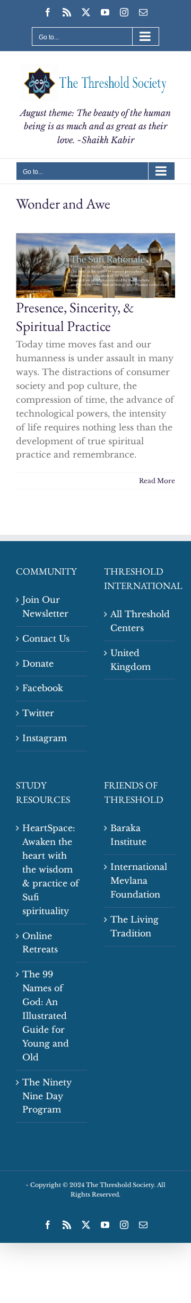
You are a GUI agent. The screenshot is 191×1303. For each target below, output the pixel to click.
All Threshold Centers (140, 621)
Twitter (38, 713)
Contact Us (46, 638)
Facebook (42, 688)
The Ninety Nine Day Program (47, 1096)
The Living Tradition (134, 926)
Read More (157, 481)
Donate (38, 663)
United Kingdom (130, 660)
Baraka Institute (128, 835)
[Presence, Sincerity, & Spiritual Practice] (95, 265)
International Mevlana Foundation (138, 880)
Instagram (44, 738)
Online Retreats (40, 943)
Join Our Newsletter (45, 606)
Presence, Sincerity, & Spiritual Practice (75, 316)
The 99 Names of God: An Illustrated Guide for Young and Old (45, 1015)
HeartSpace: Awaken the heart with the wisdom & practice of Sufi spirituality (50, 869)
